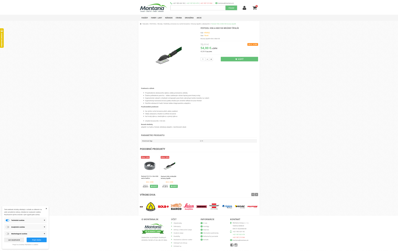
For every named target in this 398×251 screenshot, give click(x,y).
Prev (253, 194)
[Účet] (244, 8)
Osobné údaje (178, 233)
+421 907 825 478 (193, 3)
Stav (202, 35)
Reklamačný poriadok (210, 236)
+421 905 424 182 (179, 3)
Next (256, 194)
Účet (174, 219)
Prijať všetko (36, 240)
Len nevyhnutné (14, 240)
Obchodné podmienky (210, 233)
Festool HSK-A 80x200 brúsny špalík (168, 177)
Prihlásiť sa (177, 246)
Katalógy (206, 226)
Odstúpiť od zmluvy (180, 243)
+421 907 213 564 (206, 3)
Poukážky (177, 236)
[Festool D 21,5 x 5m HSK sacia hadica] (149, 165)
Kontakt (205, 240)
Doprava (206, 230)
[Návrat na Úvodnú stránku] (140, 24)
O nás (205, 223)
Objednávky (178, 223)
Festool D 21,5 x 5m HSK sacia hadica (149, 177)
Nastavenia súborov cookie (183, 240)
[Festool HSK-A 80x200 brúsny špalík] (169, 165)
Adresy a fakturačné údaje (183, 230)
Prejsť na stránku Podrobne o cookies (25, 245)
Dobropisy (177, 226)
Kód (202, 33)
